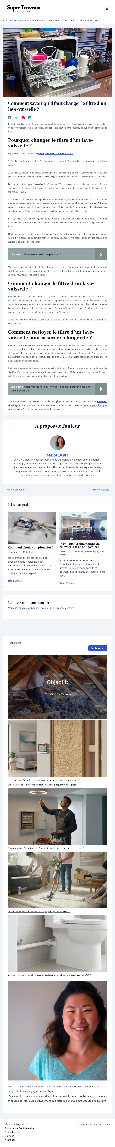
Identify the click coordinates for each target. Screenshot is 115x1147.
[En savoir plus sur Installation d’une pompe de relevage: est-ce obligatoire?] (83, 525)
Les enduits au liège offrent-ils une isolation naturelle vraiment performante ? (44, 780)
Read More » (15, 580)
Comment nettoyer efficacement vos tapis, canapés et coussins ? (39, 911)
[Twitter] (16, 117)
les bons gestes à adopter (95, 405)
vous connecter (31, 607)
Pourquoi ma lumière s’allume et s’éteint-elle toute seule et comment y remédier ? (46, 848)
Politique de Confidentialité (19, 1128)
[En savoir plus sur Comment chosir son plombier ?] (32, 527)
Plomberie (13, 552)
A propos (10, 1139)
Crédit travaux (13, 1132)
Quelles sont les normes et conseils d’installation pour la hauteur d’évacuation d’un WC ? (49, 975)
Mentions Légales (15, 1124)
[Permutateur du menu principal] (107, 8)
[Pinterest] (23, 117)
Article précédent (14, 489)
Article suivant (102, 489)
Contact (9, 1135)
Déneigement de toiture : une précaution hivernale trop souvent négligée (42, 785)
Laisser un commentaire (71, 551)
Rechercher (14, 642)
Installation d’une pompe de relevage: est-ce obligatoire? (79, 545)
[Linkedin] (29, 117)
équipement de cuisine (33, 188)
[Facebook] (9, 117)
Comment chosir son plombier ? (30, 548)
